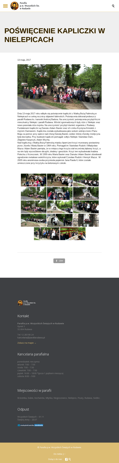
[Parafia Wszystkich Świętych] (61, 6)
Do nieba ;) (59, 454)
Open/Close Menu (5, 5)
